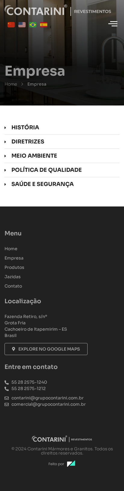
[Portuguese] (33, 24)
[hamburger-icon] (112, 24)
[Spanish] (44, 24)
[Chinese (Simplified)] (11, 24)
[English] (22, 24)
